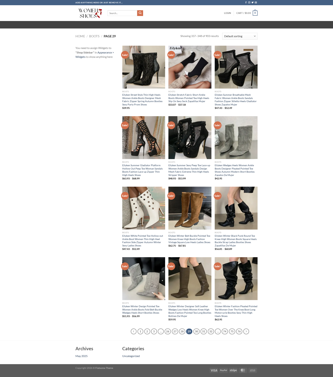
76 (239, 331)
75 (232, 331)
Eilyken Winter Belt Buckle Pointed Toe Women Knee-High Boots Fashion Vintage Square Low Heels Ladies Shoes (189, 239)
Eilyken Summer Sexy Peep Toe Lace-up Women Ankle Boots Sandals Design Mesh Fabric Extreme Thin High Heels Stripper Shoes (189, 170)
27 (175, 331)
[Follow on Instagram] (249, 2)
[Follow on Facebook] (246, 2)
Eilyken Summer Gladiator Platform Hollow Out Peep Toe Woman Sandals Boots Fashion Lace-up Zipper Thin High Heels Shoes (142, 170)
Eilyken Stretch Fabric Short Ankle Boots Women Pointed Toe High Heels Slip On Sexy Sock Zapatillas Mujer (188, 98)
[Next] (246, 331)
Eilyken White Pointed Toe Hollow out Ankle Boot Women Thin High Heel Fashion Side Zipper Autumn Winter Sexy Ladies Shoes (142, 240)
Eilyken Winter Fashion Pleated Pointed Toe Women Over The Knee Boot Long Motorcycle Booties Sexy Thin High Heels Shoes (236, 311)
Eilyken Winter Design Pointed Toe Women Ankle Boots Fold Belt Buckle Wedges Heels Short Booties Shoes (142, 309)
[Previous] (134, 331)
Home (80, 36)
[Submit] (140, 13)
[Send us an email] (256, 2)
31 (203, 331)
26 (167, 331)
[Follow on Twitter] (252, 2)
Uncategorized (131, 356)
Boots (94, 36)
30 (196, 331)
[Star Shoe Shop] (88, 13)
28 (182, 331)
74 (224, 331)
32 (210, 331)
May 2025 (81, 356)
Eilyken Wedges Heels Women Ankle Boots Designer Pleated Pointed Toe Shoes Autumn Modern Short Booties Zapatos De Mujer (235, 170)
